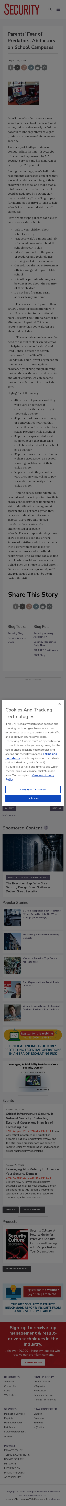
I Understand (33, 798)
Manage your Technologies (33, 789)
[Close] (59, 704)
